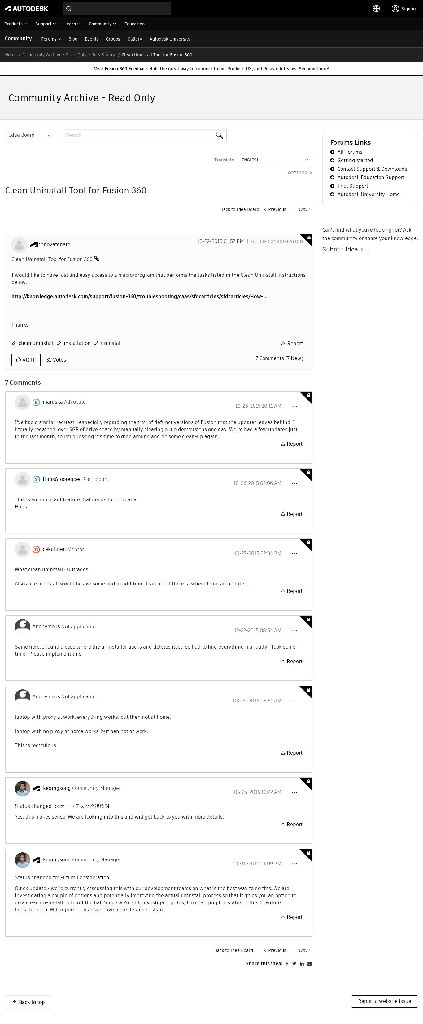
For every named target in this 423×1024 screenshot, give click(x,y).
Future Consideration (276, 241)
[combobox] (117, 8)
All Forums (350, 152)
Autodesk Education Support (371, 177)
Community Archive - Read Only (54, 55)
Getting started (355, 160)
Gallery (135, 39)
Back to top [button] (32, 1002)
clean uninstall (36, 343)
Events (91, 39)
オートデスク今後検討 (85, 806)
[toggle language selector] (376, 8)
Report (295, 343)
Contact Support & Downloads (372, 169)
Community (18, 38)
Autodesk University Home (369, 194)
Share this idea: (264, 963)
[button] (294, 406)
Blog (72, 39)
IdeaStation (104, 55)
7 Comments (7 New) (279, 358)
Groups (113, 39)
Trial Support (353, 186)
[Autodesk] (26, 9)
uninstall (111, 343)
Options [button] (297, 173)
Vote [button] (28, 360)
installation (77, 343)
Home (11, 55)
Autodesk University (170, 39)
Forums (48, 39)
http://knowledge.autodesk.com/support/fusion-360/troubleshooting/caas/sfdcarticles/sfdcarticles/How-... (139, 296)
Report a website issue (384, 1001)
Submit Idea (341, 249)
